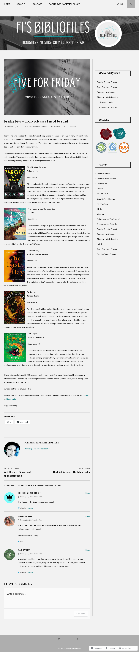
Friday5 (44, 126)
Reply (87, 493)
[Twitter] (118, 4)
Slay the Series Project (106, 254)
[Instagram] (122, 4)
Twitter (85, 395)
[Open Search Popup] (131, 4)
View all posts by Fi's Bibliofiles (37, 449)
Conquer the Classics (106, 92)
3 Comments (72, 126)
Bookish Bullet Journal (106, 178)
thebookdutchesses (29, 493)
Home (7, 4)
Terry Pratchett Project (107, 87)
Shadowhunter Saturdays (108, 107)
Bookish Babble (33, 126)
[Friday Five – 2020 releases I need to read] (47, 114)
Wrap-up (100, 214)
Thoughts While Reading (107, 97)
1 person (29, 508)
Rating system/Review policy (64, 4)
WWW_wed (102, 183)
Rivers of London (107, 102)
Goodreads (11, 399)
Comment (80, 613)
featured (57, 126)
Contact (37, 4)
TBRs (99, 209)
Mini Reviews (102, 204)
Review (100, 188)
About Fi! (21, 4)
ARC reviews (102, 194)
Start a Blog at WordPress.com (69, 648)
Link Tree (101, 244)
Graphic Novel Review (106, 199)
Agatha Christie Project (107, 82)
